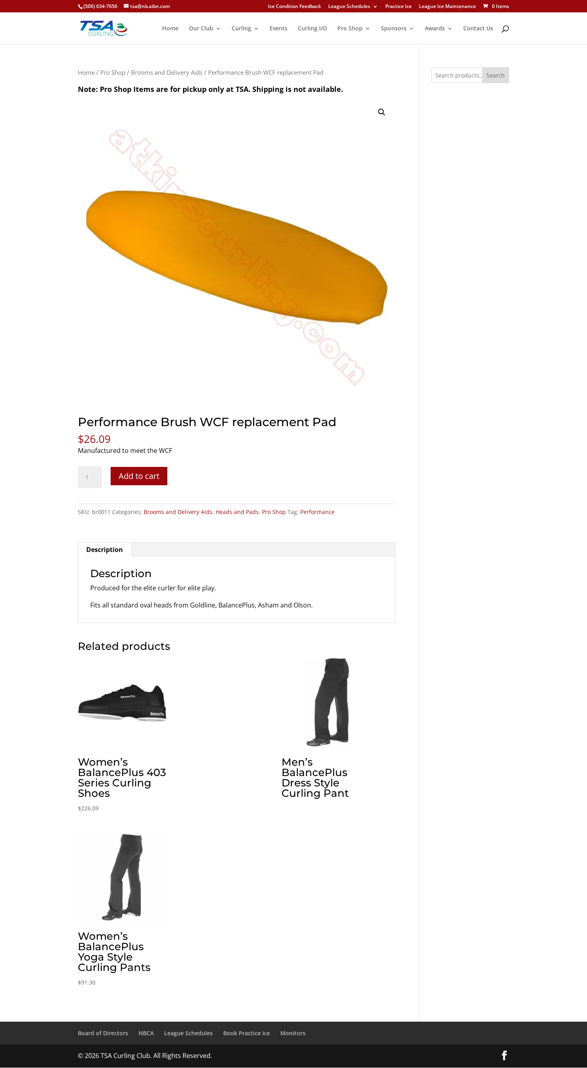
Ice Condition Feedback (294, 7)
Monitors (292, 1033)
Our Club (201, 29)
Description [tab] (104, 549)
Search (495, 75)
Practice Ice (398, 7)
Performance (317, 512)
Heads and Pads (237, 512)
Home (170, 29)
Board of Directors (103, 1033)
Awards (435, 29)
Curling (241, 29)
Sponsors (394, 29)
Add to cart (139, 475)
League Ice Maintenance (447, 7)
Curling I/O (312, 29)
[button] (382, 112)
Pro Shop (350, 29)
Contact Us (478, 29)
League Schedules (349, 7)
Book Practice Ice (246, 1033)
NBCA (146, 1033)
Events (279, 29)
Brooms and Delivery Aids (166, 72)
